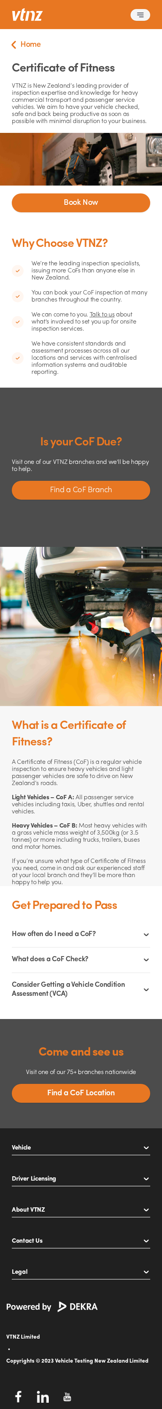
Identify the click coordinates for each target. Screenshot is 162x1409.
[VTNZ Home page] (27, 14)
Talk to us (102, 315)
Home (30, 45)
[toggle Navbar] (140, 15)
